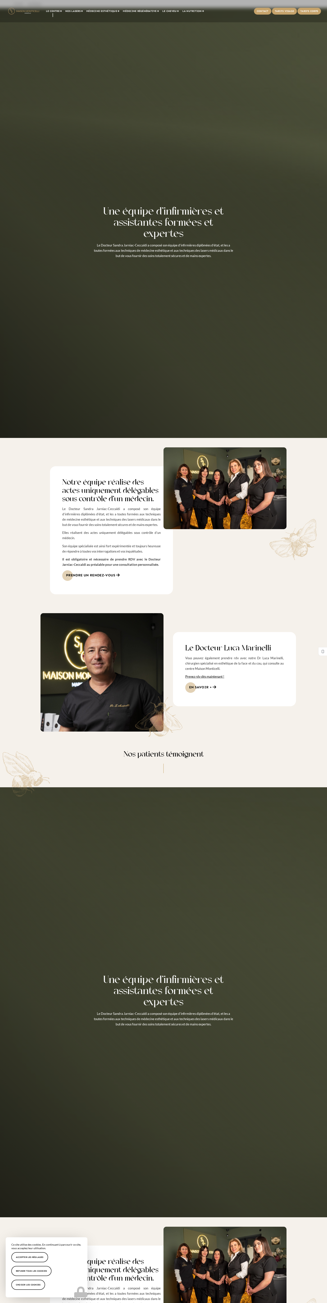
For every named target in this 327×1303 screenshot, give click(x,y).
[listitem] (322, 651)
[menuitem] (54, 11)
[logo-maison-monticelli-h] (24, 11)
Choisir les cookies (28, 1285)
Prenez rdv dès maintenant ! (204, 677)
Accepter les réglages (30, 1257)
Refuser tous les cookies (31, 1271)
